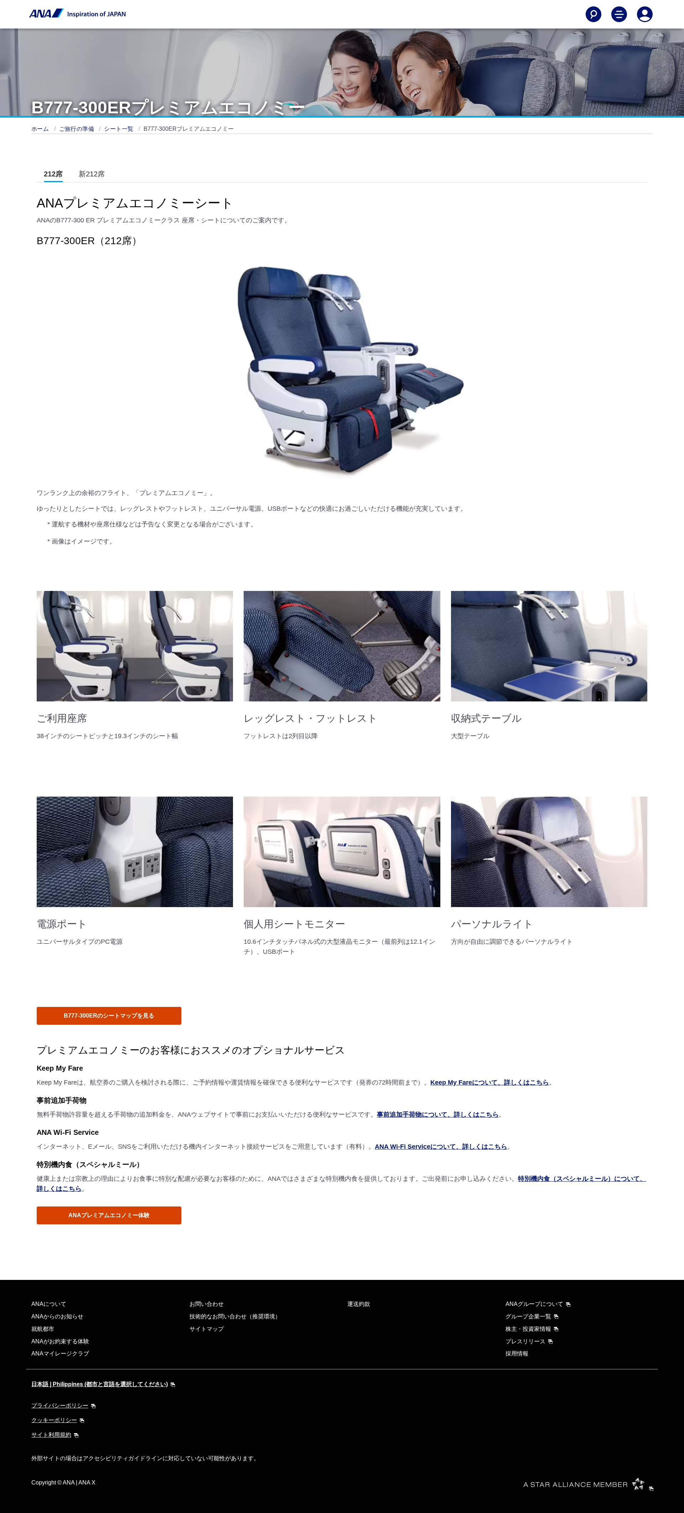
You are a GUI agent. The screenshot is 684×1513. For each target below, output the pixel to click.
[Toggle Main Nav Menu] (619, 14)
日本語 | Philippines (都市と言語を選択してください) (99, 1384)
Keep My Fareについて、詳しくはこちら (489, 1082)
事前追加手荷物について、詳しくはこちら (438, 1114)
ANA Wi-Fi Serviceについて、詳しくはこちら (441, 1146)
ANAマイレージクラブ (60, 1353)
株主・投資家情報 (528, 1329)
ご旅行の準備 (77, 129)
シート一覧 (119, 129)
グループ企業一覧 (528, 1316)
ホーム (41, 129)
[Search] (593, 14)
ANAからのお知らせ (57, 1316)
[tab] (53, 174)
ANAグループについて (534, 1304)
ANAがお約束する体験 (60, 1341)
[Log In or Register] (645, 14)
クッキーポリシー (54, 1420)
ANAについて (48, 1304)
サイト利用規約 (51, 1435)
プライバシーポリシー (59, 1406)
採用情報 (517, 1353)
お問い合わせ (207, 1304)
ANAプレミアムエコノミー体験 (109, 1215)
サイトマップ (207, 1329)
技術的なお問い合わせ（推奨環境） (235, 1316)
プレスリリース (525, 1341)
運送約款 (358, 1304)
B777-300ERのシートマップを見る (109, 1016)
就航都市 (42, 1329)
